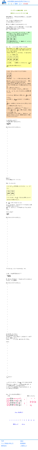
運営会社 (4, 446)
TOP (2, 441)
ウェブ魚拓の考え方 (7, 443)
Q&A (21, 441)
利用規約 (23, 443)
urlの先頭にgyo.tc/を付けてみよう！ (19, 1)
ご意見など (23, 446)
